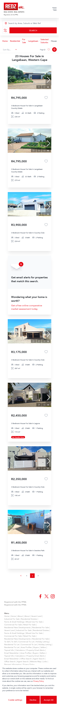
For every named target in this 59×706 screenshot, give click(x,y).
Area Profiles (26, 647)
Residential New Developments (17, 627)
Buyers (36, 647)
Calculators (20, 650)
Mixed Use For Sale (34, 621)
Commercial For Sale (13, 624)
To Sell (7, 641)
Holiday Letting (42, 641)
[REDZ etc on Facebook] (40, 596)
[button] (48, 79)
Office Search (26, 658)
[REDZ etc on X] (47, 596)
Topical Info (9, 650)
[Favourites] (46, 97)
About (20, 616)
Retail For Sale (29, 624)
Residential (15, 40)
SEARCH (33, 30)
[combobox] (21, 23)
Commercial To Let (26, 641)
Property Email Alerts (35, 650)
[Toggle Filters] (5, 30)
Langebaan (33, 40)
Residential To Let (11, 644)
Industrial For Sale (11, 618)
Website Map (35, 661)
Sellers (43, 647)
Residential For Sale (40, 627)
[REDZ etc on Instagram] (53, 596)
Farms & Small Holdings (14, 621)
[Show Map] (54, 49)
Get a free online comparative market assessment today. (26, 307)
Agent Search (38, 658)
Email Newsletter (11, 653)
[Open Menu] (54, 9)
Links (45, 661)
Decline (33, 699)
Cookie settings (15, 699)
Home (5, 40)
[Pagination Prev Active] (21, 575)
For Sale (24, 41)
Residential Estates (29, 618)
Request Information (12, 664)
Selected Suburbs (45, 41)
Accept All (48, 699)
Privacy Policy (28, 664)
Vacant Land (36, 616)
